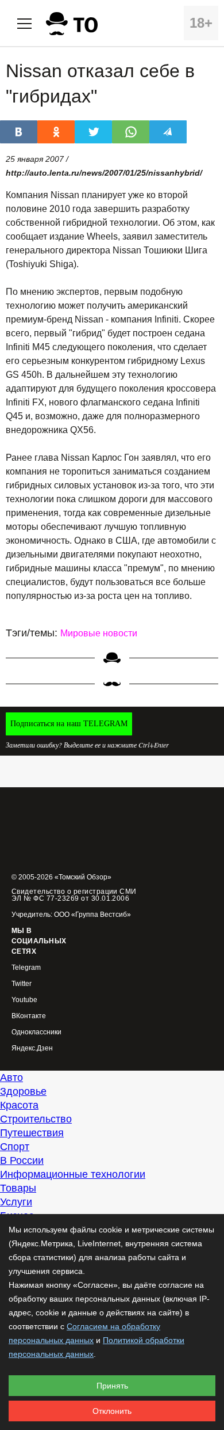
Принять (112, 1385)
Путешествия (32, 1133)
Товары (18, 1188)
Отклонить (112, 1411)
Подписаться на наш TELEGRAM (69, 723)
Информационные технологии (72, 1174)
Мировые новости (98, 633)
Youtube (24, 1000)
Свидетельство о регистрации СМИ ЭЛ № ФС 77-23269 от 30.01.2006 (74, 895)
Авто (11, 1077)
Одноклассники (36, 1032)
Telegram (26, 968)
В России (22, 1160)
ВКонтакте (28, 1016)
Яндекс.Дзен (32, 1048)
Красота (19, 1105)
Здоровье (23, 1091)
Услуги (16, 1202)
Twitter (21, 984)
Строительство (36, 1119)
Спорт (14, 1146)
